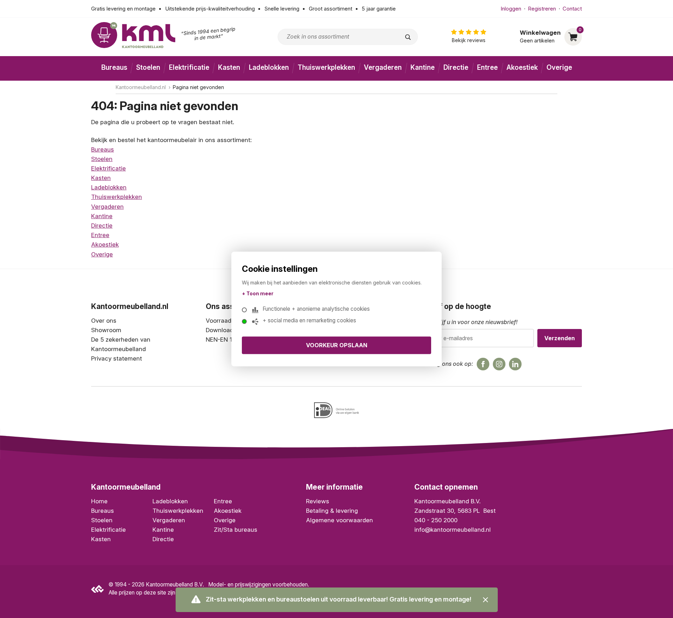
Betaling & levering (332, 510)
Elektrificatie (189, 67)
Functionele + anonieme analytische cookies (316, 308)
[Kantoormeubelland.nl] (133, 35)
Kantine (422, 67)
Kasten (229, 67)
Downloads (221, 330)
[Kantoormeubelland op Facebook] (483, 364)
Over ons (103, 320)
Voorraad (218, 320)
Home (99, 501)
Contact (572, 8)
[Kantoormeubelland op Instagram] (499, 364)
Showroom (106, 330)
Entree (487, 67)
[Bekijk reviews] (468, 36)
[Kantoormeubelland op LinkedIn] (515, 364)
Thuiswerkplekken (326, 67)
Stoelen (148, 67)
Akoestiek (522, 67)
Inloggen (511, 8)
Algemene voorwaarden (339, 520)
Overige (559, 67)
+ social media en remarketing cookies (309, 320)
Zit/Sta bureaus (235, 529)
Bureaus (114, 67)
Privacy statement (116, 358)
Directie (455, 67)
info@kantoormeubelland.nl (452, 529)
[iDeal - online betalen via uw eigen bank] (336, 410)
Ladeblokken (269, 67)
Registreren (542, 8)
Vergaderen (383, 67)
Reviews (317, 501)
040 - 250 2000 (435, 520)
